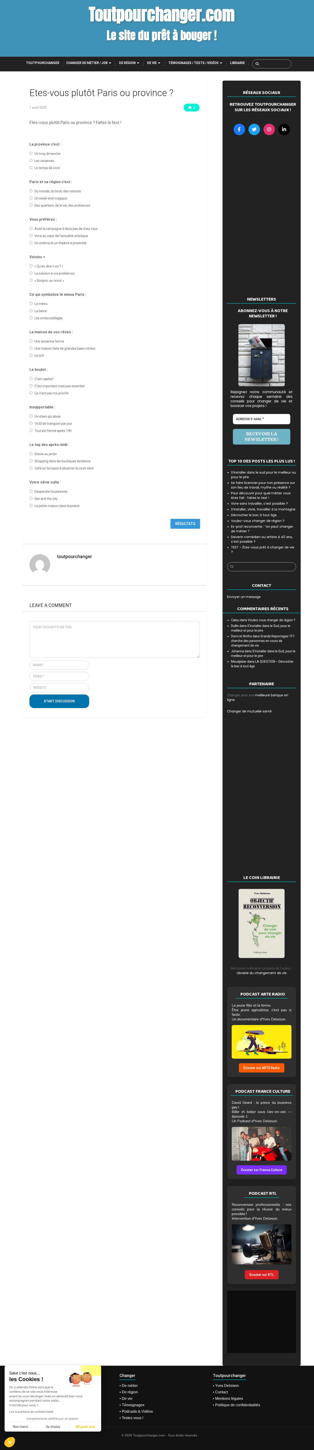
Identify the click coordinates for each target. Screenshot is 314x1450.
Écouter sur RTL (261, 1275)
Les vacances (44, 161)
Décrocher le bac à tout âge (254, 515)
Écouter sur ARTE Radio (261, 1068)
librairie (237, 63)
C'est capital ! (44, 379)
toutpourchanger (74, 556)
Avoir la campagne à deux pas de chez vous (66, 229)
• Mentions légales (228, 1398)
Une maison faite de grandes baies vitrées (64, 348)
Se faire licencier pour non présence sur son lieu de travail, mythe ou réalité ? (263, 485)
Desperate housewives (51, 491)
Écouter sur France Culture (261, 1170)
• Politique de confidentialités (236, 1405)
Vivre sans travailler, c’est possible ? (259, 503)
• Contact (220, 1392)
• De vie (126, 1398)
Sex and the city (45, 499)
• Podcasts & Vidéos (136, 1411)
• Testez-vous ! (131, 1418)
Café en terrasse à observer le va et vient (64, 468)
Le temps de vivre (47, 168)
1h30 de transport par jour (53, 423)
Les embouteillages (48, 318)
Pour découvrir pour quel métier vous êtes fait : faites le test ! (261, 495)
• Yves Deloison (226, 1386)
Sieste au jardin (45, 454)
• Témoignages (132, 1405)
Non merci (20, 1427)
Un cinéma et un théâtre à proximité (60, 243)
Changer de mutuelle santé (249, 711)
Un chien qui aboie (47, 416)
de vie (152, 63)
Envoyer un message (244, 597)
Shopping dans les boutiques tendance (62, 461)
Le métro (41, 304)
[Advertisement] (261, 216)
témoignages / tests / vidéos (193, 63)
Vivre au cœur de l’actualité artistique (61, 236)
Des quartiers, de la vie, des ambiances (62, 205)
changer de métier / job (87, 63)
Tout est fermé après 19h (52, 431)
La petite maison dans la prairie (57, 506)
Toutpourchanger (42, 63)
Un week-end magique (50, 198)
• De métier (129, 1386)
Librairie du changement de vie (262, 973)
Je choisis (53, 1427)
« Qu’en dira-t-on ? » (48, 266)
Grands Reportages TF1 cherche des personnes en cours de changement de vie (263, 640)
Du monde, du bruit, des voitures (57, 191)
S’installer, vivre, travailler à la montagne (263, 509)
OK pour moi (85, 1427)
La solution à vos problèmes (54, 273)
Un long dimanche (47, 153)
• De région (129, 1392)
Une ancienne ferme (49, 341)
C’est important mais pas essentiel (59, 386)
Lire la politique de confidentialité (31, 1411)
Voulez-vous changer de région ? (257, 520)
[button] (9, 1442)
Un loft (39, 355)
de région (127, 63)
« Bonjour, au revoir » (49, 280)
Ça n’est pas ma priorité (51, 393)
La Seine (40, 311)
